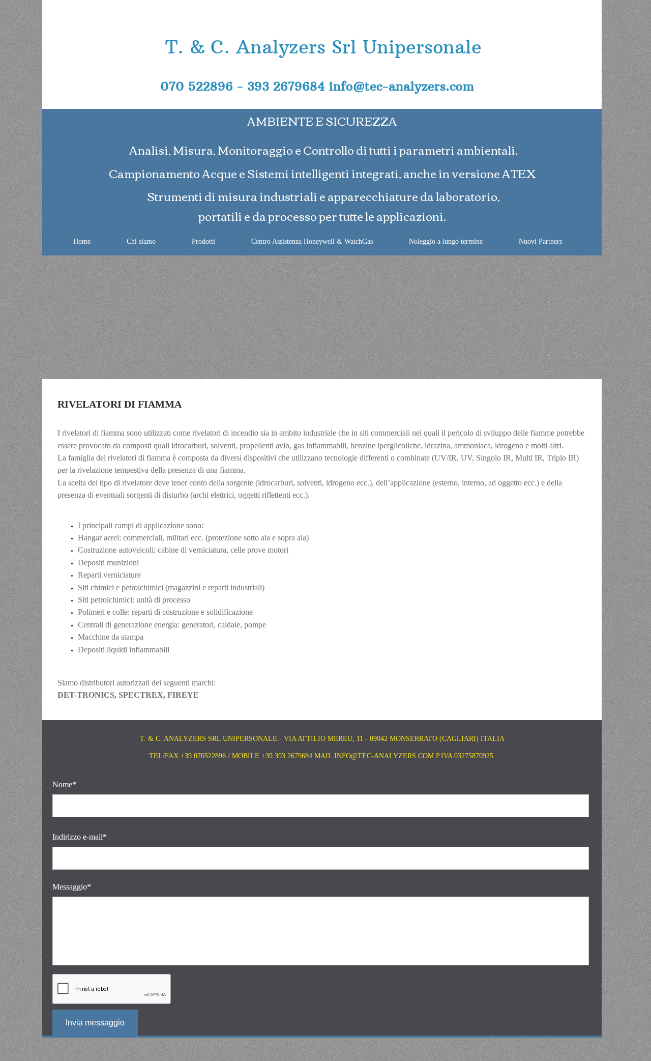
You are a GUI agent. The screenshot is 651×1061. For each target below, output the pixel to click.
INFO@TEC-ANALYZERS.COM (384, 756)
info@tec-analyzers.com (401, 86)
